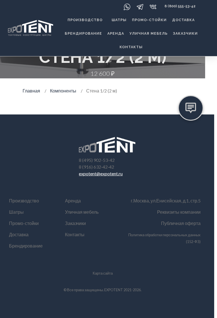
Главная (31, 90)
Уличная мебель (148, 33)
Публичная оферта (181, 223)
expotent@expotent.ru (101, 173)
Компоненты (63, 90)
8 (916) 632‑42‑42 (96, 166)
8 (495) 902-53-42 (97, 160)
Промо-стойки (149, 20)
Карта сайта (103, 273)
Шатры (119, 20)
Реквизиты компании (179, 212)
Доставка (183, 20)
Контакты (131, 47)
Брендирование (83, 33)
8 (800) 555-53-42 (180, 6)
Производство (85, 20)
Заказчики (185, 33)
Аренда (115, 33)
